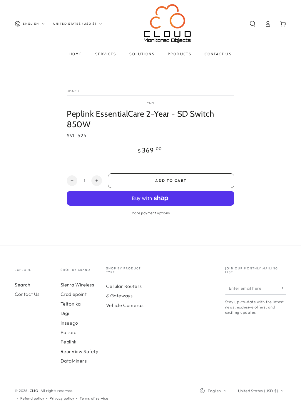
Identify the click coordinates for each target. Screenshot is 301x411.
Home (72, 91)
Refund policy (32, 398)
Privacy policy (62, 398)
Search (23, 285)
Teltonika (71, 304)
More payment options (150, 213)
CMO (151, 103)
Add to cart (171, 180)
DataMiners (74, 361)
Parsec (68, 332)
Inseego (69, 323)
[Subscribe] (283, 287)
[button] (252, 23)
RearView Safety (79, 351)
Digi (65, 313)
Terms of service (94, 398)
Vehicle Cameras (124, 305)
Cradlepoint (74, 294)
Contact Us (27, 294)
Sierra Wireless (77, 285)
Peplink (69, 342)
